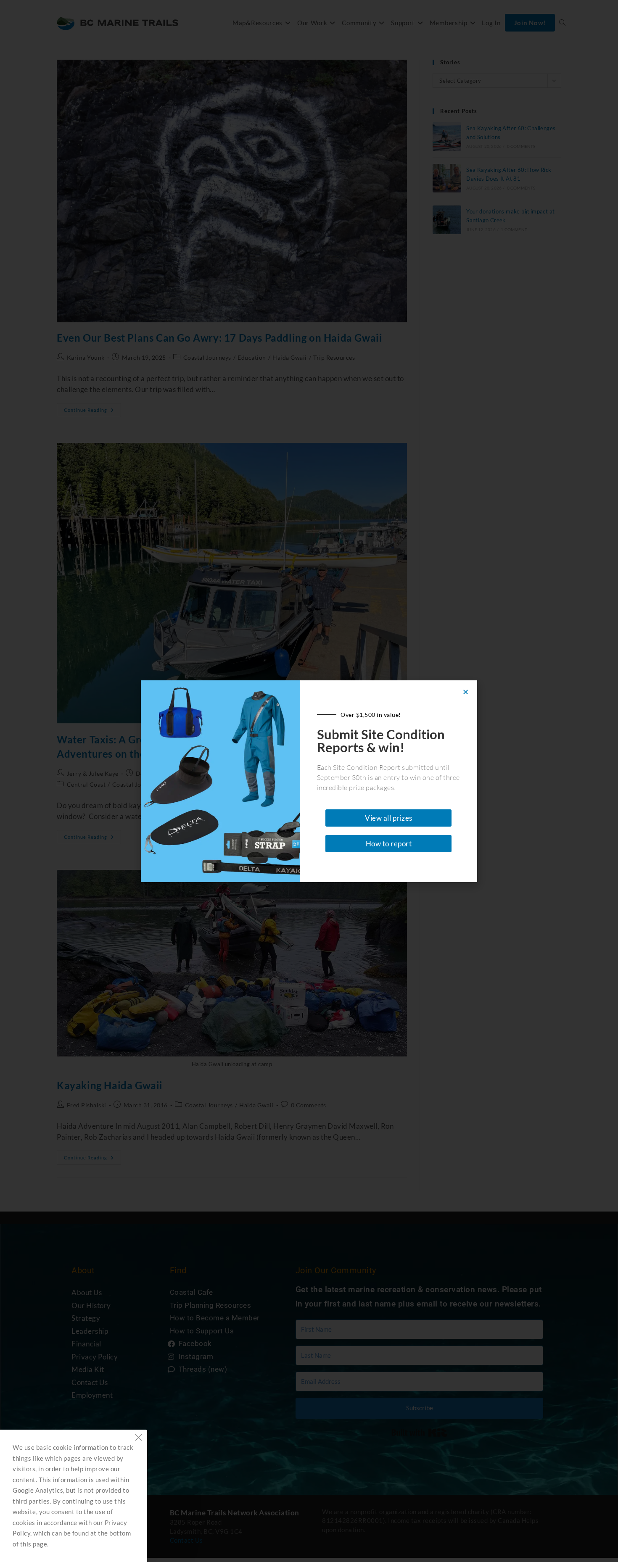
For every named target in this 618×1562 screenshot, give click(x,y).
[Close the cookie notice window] (138, 1438)
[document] (309, 781)
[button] (465, 692)
